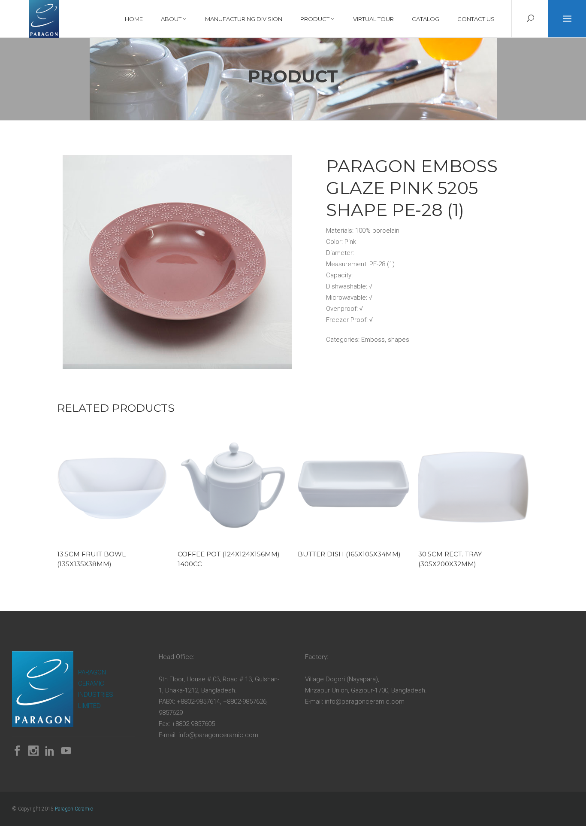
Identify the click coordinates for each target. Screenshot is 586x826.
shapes (398, 339)
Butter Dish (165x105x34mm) (349, 554)
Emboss (373, 339)
